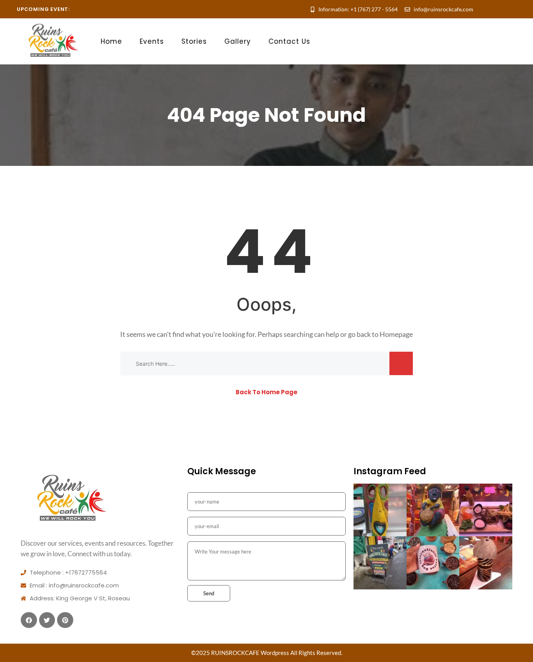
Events (152, 41)
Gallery (237, 41)
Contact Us (289, 41)
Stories (194, 41)
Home (111, 41)
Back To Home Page (266, 392)
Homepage (396, 334)
